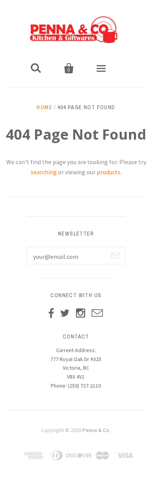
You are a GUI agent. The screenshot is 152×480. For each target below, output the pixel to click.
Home (44, 107)
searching (44, 172)
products (108, 172)
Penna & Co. (96, 430)
